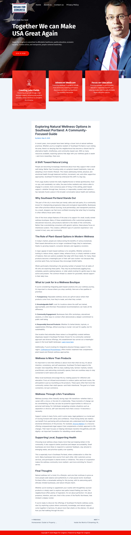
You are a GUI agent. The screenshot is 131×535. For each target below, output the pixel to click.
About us (47, 5)
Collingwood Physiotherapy (51, 350)
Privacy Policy (72, 5)
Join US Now (21, 53)
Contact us (59, 5)
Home (38, 5)
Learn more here (68, 342)
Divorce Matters (78, 424)
